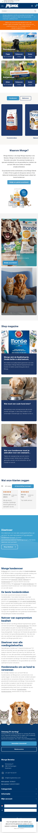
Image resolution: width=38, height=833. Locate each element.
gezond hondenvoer (23, 626)
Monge (5, 571)
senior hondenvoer (28, 584)
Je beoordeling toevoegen (23, 486)
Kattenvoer (25, 98)
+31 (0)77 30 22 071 (11, 773)
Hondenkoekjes (21, 689)
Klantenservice (19, 749)
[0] (36, 6)
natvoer (20, 579)
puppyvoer (17, 584)
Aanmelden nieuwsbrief (19, 743)
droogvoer (14, 579)
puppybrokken (13, 601)
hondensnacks (5, 582)
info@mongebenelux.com (13, 778)
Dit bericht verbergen (26, 826)
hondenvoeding (20, 577)
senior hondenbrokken (29, 601)
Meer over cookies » (19, 828)
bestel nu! (14, 17)
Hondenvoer (13, 98)
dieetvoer (26, 579)
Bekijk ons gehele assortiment (19, 182)
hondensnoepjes (6, 691)
